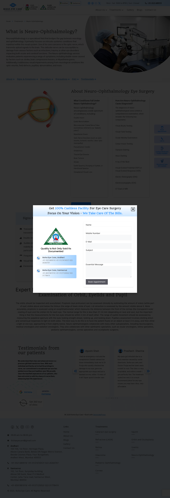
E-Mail (89, 242)
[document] (85, 249)
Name (88, 225)
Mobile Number (93, 233)
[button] (133, 209)
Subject (89, 250)
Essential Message (94, 264)
